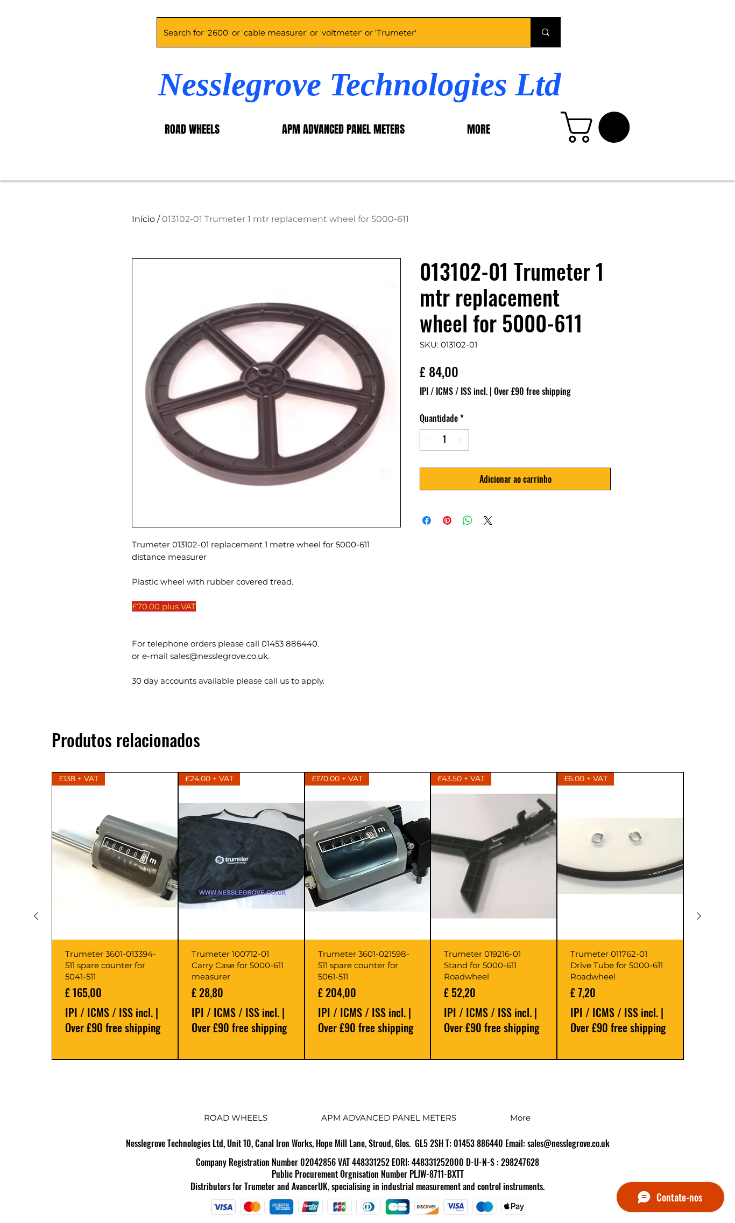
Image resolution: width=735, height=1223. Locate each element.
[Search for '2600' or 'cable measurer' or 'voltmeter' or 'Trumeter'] (545, 32)
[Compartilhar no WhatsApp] (467, 520)
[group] (367, 916)
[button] (599, 127)
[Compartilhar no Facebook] (426, 520)
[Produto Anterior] (36, 915)
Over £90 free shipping (532, 391)
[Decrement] (428, 439)
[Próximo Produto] (698, 915)
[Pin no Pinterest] (447, 520)
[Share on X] (488, 520)
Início (143, 219)
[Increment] (460, 439)
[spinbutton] (444, 439)
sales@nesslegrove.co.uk (568, 1143)
